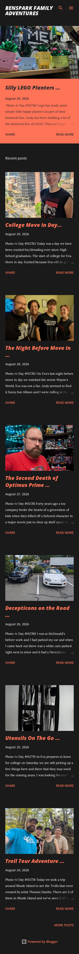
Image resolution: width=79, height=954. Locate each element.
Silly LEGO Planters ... (32, 87)
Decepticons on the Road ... (37, 611)
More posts (64, 925)
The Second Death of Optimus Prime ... (31, 481)
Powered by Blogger (42, 941)
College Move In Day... (33, 224)
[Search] (60, 8)
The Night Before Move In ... (38, 351)
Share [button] (10, 134)
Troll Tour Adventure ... (34, 860)
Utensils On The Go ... (32, 737)
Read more (65, 134)
